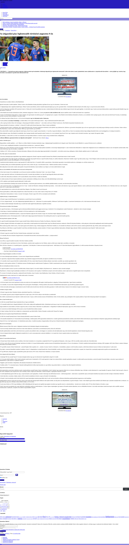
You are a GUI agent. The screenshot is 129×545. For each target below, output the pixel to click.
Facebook (5, 5)
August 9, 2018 (21, 251)
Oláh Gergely (3, 67)
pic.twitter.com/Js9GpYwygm (13, 277)
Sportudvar (7, 30)
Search (126, 489)
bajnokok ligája (15, 516)
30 (4, 509)
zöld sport (76, 518)
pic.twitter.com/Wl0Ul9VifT (17, 248)
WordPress (7, 533)
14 (2, 506)
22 (3, 507)
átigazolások (6, 436)
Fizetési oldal (3, 484)
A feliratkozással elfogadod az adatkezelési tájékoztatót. (13, 529)
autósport (8, 517)
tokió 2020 (54, 518)
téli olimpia (59, 518)
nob (17, 518)
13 (0, 506)
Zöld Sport (5, 16)
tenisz (50, 518)
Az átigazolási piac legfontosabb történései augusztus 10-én (12, 441)
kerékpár (78, 516)
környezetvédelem (101, 516)
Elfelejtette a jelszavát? (11, 482)
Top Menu (2, 1)
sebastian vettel (42, 518)
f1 (38, 517)
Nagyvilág (5, 13)
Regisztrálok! (3, 482)
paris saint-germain (30, 518)
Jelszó (1, 475)
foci (10, 436)
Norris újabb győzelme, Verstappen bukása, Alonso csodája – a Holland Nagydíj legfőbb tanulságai (24, 27)
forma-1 (57, 517)
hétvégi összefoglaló (66, 516)
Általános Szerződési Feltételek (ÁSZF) (11, 539)
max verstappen (4, 518)
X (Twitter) (5, 6)
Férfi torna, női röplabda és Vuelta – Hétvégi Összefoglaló (15, 25)
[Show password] (17, 475)
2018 (1, 516)
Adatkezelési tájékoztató (8, 540)
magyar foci (127, 516)
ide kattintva (68, 96)
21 (2, 507)
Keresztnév (2, 526)
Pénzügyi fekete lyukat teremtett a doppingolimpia (13, 24)
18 (7, 506)
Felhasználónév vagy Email (6, 472)
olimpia (20, 518)
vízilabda (72, 518)
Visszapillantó (6, 14)
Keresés (1, 487)
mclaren (9, 518)
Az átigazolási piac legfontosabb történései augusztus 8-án (12, 438)
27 (0, 509)
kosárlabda (83, 516)
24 (6, 507)
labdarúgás (13, 436)
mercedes (14, 518)
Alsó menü (3, 534)
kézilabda (88, 516)
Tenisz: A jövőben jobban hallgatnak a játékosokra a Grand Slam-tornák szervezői (20, 23)
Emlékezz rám (4, 477)
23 (4, 507)
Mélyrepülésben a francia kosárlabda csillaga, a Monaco (14, 22)
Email (4, 4)
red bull (35, 518)
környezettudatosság (95, 516)
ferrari (40, 516)
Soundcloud (5, 7)
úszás (85, 518)
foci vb (48, 516)
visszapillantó (66, 518)
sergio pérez (47, 518)
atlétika (3, 516)
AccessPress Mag (16, 533)
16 (4, 506)
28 (2, 509)
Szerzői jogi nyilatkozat (8, 542)
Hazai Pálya (5, 12)
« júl (1, 510)
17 (6, 506)
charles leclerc (29, 516)
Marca (47, 137)
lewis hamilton (121, 516)
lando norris (116, 516)
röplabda (38, 518)
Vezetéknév (2, 525)
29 (3, 509)
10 (6, 505)
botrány (24, 516)
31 (6, 509)
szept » (4, 510)
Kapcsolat (5, 537)
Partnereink (5, 538)
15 (3, 506)
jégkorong (74, 516)
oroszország (24, 518)
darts (33, 516)
